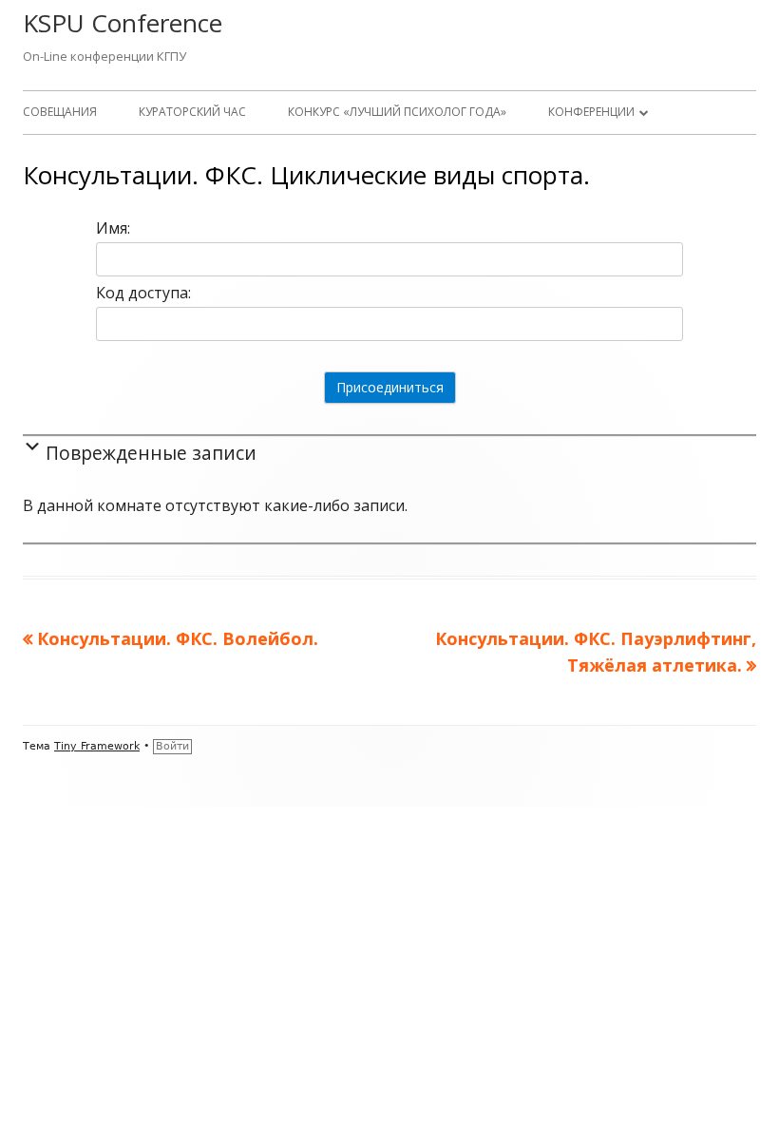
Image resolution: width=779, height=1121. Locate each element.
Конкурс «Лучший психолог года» (397, 112)
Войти (172, 746)
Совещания (60, 112)
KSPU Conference (122, 23)
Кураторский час (192, 112)
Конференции (591, 112)
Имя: (113, 228)
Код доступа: (143, 292)
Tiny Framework (97, 746)
